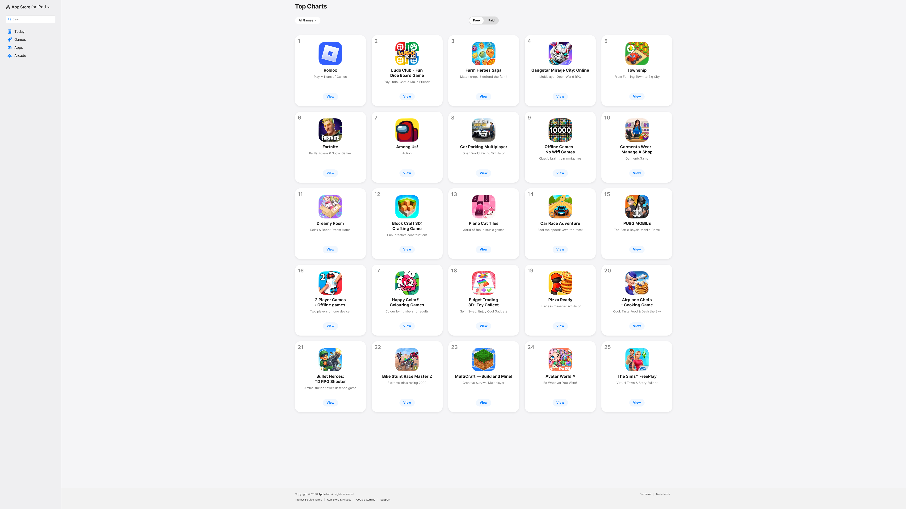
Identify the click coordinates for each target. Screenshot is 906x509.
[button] (30, 31)
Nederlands (663, 494)
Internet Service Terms (308, 499)
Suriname (645, 494)
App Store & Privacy (339, 499)
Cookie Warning (365, 499)
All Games (306, 20)
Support (385, 499)
